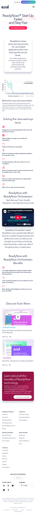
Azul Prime (5, 417)
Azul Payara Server (7, 423)
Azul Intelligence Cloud (8, 425)
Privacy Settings (18, 511)
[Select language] (7, 2)
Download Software (24, 417)
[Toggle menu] (33, 6)
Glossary (4, 464)
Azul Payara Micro (7, 420)
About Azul (5, 450)
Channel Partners (6, 435)
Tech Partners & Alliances (9, 438)
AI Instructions (6, 467)
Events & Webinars (24, 441)
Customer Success (24, 414)
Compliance (7, 510)
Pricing (4, 428)
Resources (22, 438)
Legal (22, 510)
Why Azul (4, 459)
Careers (4, 456)
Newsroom (22, 435)
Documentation (23, 420)
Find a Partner (6, 441)
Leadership (5, 453)
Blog (20, 443)
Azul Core (5, 414)
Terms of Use (29, 510)
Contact (4, 461)
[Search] (2, 2)
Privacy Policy (15, 510)
